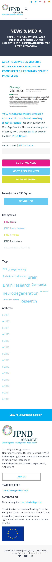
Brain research (16, 285)
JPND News (10, 221)
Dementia (39, 284)
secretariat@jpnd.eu (31, 502)
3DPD (31, 131)
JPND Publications (26, 37)
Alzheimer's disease (14, 276)
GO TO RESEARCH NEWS (26, 171)
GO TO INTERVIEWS (26, 179)
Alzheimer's (17, 270)
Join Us (21, 476)
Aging (5, 268)
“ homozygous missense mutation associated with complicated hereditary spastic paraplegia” (22, 118)
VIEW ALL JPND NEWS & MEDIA (26, 414)
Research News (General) (17, 247)
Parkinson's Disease (11, 299)
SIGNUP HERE (26, 201)
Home (10, 37)
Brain (32, 277)
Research (29, 301)
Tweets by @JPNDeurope (15, 490)
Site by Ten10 (35, 553)
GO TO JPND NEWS (26, 162)
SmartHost (24, 553)
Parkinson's (44, 291)
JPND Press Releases (14, 228)
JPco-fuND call (19, 136)
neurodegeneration (21, 293)
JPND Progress (11, 234)
